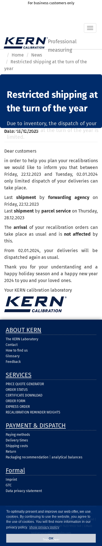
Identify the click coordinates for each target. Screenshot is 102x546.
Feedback (13, 362)
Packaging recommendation (27, 457)
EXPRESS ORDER (18, 407)
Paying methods (18, 435)
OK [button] (51, 538)
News (36, 55)
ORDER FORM (15, 401)
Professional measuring (62, 43)
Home (18, 55)
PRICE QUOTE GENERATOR (25, 384)
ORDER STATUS (17, 390)
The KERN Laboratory (22, 339)
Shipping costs (17, 446)
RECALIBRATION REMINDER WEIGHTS (33, 412)
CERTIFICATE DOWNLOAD (24, 395)
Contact (12, 345)
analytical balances (67, 457)
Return (11, 452)
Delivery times (17, 440)
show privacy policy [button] (44, 527)
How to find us (17, 350)
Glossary (13, 356)
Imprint (11, 480)
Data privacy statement (24, 491)
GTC (9, 485)
